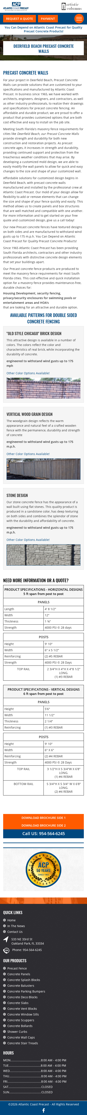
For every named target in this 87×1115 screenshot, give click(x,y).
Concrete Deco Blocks (22, 997)
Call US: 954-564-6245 (43, 833)
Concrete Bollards (20, 1026)
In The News (16, 926)
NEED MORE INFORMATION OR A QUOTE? (36, 580)
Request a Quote (19, 19)
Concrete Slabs (18, 1003)
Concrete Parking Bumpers (26, 991)
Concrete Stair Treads (22, 1043)
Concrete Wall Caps (21, 1037)
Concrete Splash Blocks (23, 980)
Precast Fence (17, 968)
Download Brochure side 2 (44, 825)
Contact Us (15, 932)
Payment (48, 19)
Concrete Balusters (20, 986)
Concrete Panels (18, 974)
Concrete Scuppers (20, 1020)
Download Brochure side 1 (44, 818)
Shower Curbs (17, 1032)
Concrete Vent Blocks (22, 1009)
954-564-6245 (32, 950)
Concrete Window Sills (23, 1014)
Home (11, 920)
